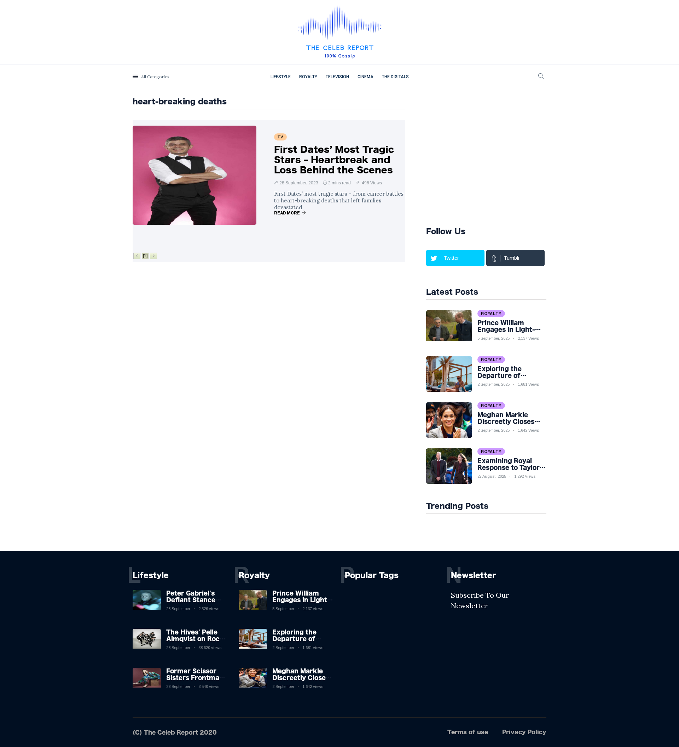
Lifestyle (281, 76)
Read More (287, 213)
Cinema (365, 76)
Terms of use (467, 732)
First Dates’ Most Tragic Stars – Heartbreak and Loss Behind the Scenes (334, 159)
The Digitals (395, 76)
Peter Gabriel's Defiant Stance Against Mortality (194, 599)
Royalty (308, 76)
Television (337, 76)
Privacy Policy (524, 732)
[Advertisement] (502, 156)
